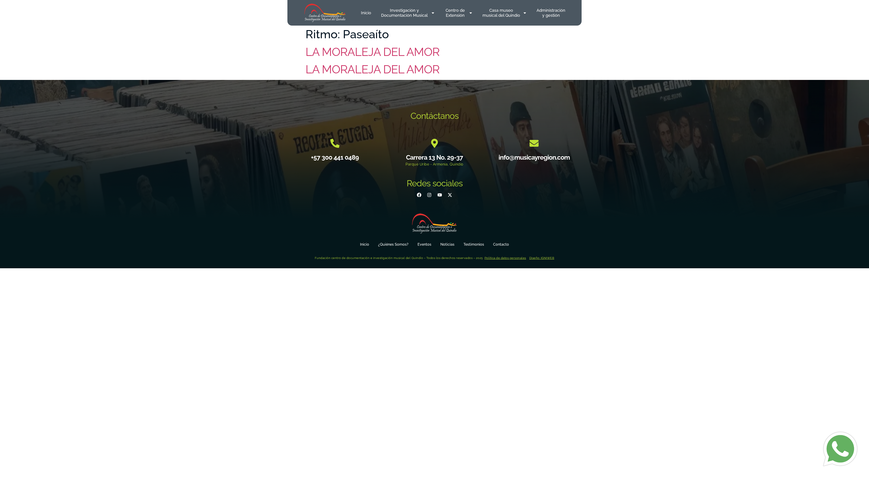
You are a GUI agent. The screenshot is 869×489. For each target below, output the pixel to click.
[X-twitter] (449, 194)
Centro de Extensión (455, 13)
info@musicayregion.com (534, 157)
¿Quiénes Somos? (393, 244)
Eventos (424, 244)
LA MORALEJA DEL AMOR (372, 52)
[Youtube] (439, 194)
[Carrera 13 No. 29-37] (434, 143)
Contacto (501, 244)
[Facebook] (419, 194)
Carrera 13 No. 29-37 (434, 157)
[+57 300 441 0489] (335, 143)
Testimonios (473, 244)
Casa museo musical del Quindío (501, 13)
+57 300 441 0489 (335, 157)
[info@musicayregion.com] (534, 143)
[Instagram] (429, 194)
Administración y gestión (551, 13)
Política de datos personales (505, 258)
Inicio (366, 12)
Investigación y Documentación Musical (404, 13)
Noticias (447, 244)
